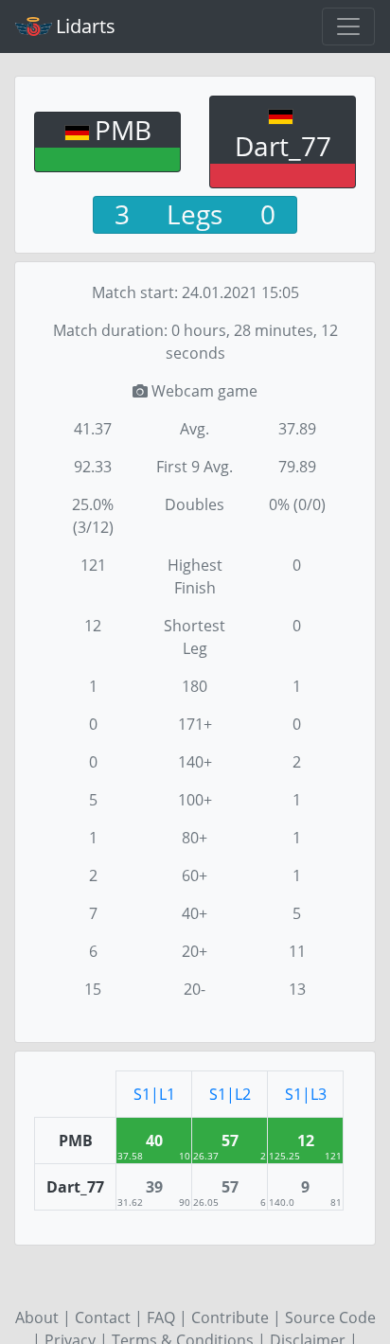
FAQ (161, 1317)
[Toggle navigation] (348, 26)
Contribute (230, 1317)
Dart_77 (283, 146)
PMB (123, 130)
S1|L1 (154, 1094)
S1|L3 (306, 1094)
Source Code (330, 1317)
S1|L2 (230, 1094)
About (37, 1317)
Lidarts (85, 26)
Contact (103, 1317)
